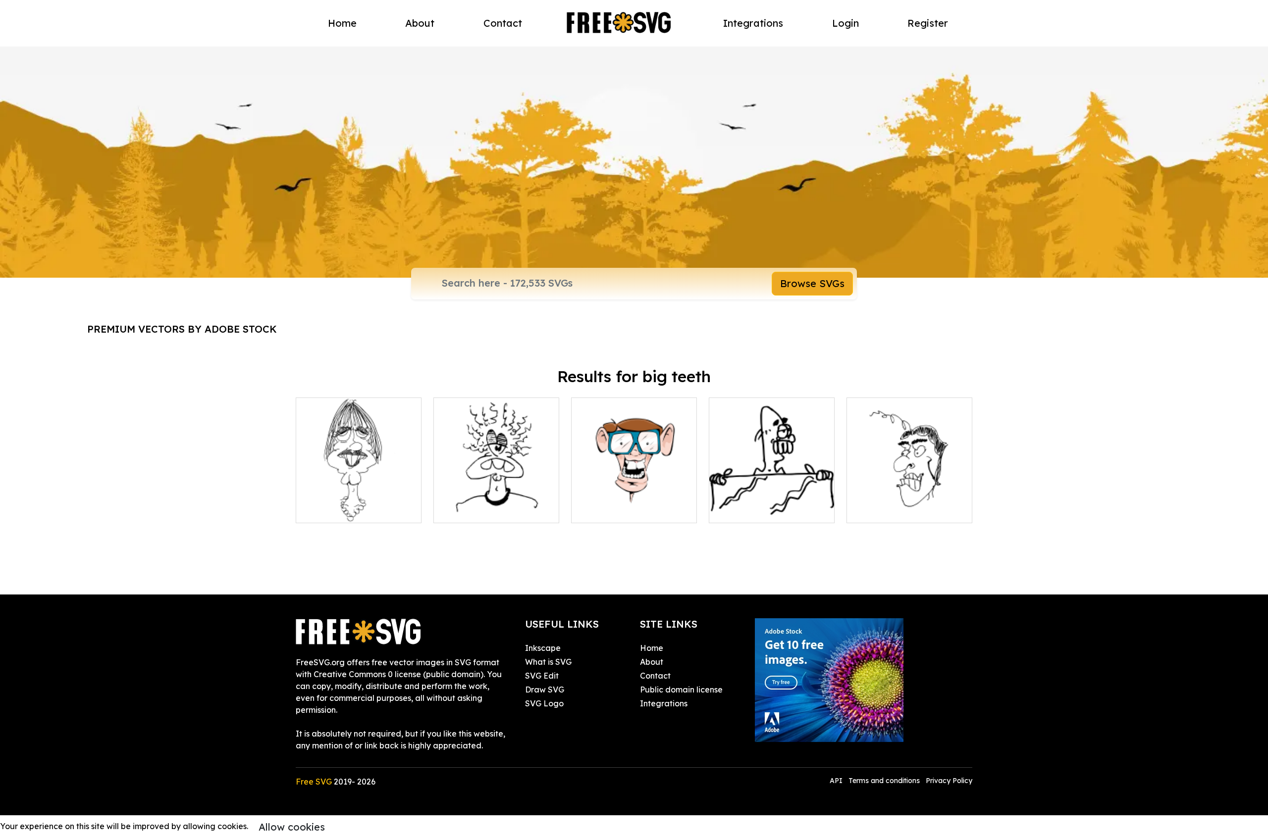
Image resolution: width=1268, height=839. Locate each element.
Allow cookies (292, 827)
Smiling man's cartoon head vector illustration (909, 503)
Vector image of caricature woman (358, 503)
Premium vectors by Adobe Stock (182, 329)
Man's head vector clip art (494, 509)
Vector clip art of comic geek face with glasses (634, 503)
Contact (502, 23)
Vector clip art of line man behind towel (772, 503)
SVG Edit (542, 676)
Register (927, 23)
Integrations (753, 23)
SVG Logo (544, 703)
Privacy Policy (949, 780)
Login (845, 23)
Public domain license (681, 689)
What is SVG (548, 662)
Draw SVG (544, 689)
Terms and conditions (884, 780)
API (837, 780)
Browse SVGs (812, 283)
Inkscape (543, 648)
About (419, 23)
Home (342, 23)
